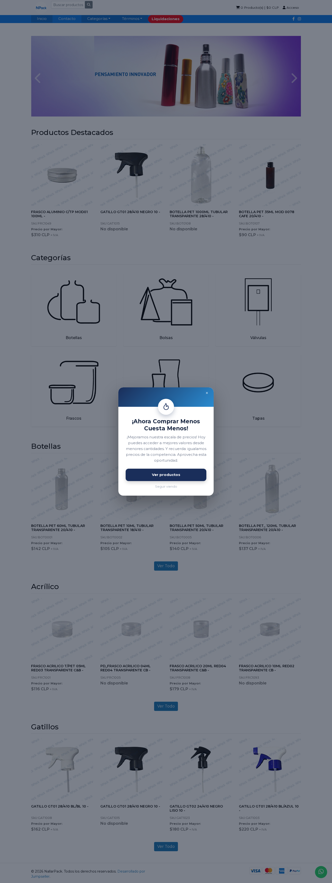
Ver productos (166, 474)
